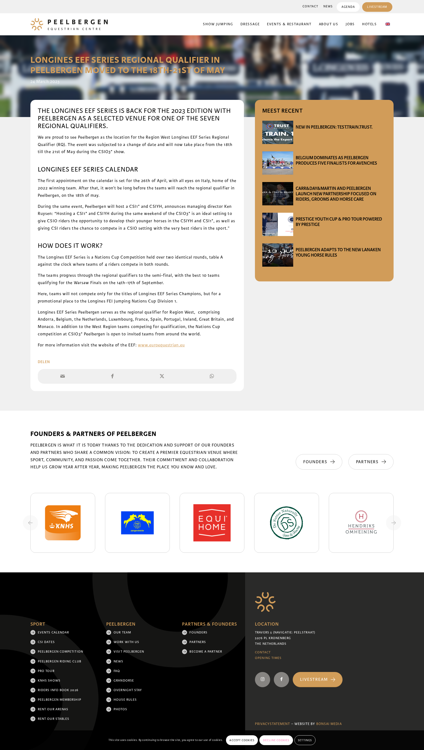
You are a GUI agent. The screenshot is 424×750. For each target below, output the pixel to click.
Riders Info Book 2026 (58, 690)
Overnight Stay (128, 690)
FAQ (117, 671)
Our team (122, 632)
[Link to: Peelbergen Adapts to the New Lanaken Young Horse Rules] (277, 255)
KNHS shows (49, 681)
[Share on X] (162, 376)
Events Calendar (53, 632)
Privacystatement (272, 724)
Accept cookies (241, 740)
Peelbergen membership (59, 700)
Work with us (126, 642)
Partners (197, 642)
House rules (125, 700)
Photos (120, 709)
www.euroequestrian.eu (161, 345)
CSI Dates (46, 642)
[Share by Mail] (63, 376)
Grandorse (124, 681)
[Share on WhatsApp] (212, 376)
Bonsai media (329, 724)
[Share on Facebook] (112, 376)
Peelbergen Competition (60, 652)
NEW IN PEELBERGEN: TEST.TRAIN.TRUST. (334, 127)
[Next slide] (393, 522)
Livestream (377, 7)
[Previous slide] (30, 522)
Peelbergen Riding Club (59, 661)
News (328, 6)
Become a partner (205, 652)
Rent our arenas (53, 709)
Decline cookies (276, 740)
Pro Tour (46, 671)
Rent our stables (53, 719)
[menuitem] (310, 6)
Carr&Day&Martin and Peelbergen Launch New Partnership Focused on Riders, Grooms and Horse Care (336, 194)
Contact (310, 6)
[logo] (69, 24)
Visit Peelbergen (129, 652)
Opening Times (268, 658)
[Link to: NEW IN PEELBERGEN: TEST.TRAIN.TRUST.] (277, 132)
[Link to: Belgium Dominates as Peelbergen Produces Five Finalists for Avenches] (277, 163)
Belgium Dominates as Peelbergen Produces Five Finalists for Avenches (336, 160)
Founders (198, 632)
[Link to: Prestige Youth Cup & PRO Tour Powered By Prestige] (277, 224)
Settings (305, 740)
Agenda (348, 7)
